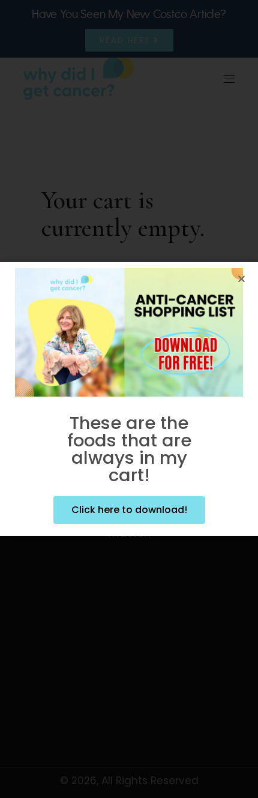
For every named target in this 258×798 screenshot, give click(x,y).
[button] (241, 278)
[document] (129, 399)
